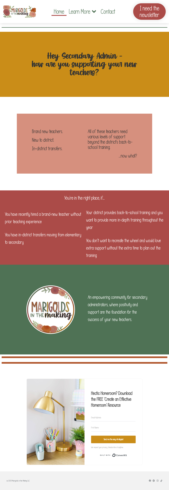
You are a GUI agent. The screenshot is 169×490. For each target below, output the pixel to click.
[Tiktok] (161, 481)
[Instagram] (157, 481)
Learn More (79, 11)
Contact (108, 11)
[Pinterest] (154, 481)
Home (59, 11)
